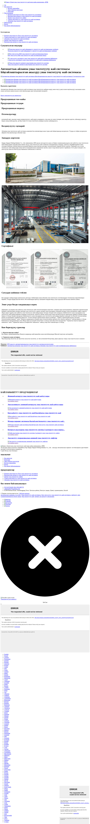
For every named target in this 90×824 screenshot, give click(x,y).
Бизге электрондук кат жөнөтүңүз (11, 95)
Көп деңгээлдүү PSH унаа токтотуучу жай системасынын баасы (27, 55)
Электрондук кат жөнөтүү (8, 599)
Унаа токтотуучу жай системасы (31, 495)
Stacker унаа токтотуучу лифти (17, 18)
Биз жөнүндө (8, 6)
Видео (6, 24)
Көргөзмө (11, 11)
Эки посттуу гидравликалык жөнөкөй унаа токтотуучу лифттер (32, 438)
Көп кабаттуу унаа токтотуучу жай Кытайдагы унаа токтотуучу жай (34, 413)
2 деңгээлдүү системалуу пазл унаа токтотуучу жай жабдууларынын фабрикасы (32, 60)
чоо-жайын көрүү (13, 401)
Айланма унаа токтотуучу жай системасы (20, 21)
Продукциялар (8, 13)
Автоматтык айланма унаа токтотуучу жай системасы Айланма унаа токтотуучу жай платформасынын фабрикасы (41, 345)
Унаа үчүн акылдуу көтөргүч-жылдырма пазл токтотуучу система (27, 64)
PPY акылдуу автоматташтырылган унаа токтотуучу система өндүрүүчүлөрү (30, 344)
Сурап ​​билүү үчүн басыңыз (9, 450)
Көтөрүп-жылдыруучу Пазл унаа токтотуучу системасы (24, 14)
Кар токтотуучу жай (28, 496)
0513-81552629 (8, 487)
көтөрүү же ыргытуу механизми (44, 496)
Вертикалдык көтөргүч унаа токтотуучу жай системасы (24, 16)
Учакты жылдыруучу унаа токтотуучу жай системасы (24, 19)
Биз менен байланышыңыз (12, 25)
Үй (5, 5)
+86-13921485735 (18, 487)
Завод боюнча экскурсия (15, 10)
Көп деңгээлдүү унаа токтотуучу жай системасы (56, 495)
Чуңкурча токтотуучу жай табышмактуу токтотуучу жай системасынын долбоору (32, 51)
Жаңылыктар (8, 22)
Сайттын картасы (24, 493)
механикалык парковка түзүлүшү (11, 495)
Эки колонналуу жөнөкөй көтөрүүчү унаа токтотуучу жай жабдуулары (35, 404)
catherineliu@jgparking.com (12, 489)
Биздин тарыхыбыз (13, 8)
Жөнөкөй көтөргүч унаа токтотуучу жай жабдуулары (28, 396)
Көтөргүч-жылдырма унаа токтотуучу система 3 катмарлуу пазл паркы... (36, 430)
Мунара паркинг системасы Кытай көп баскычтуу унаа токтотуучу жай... (36, 421)
